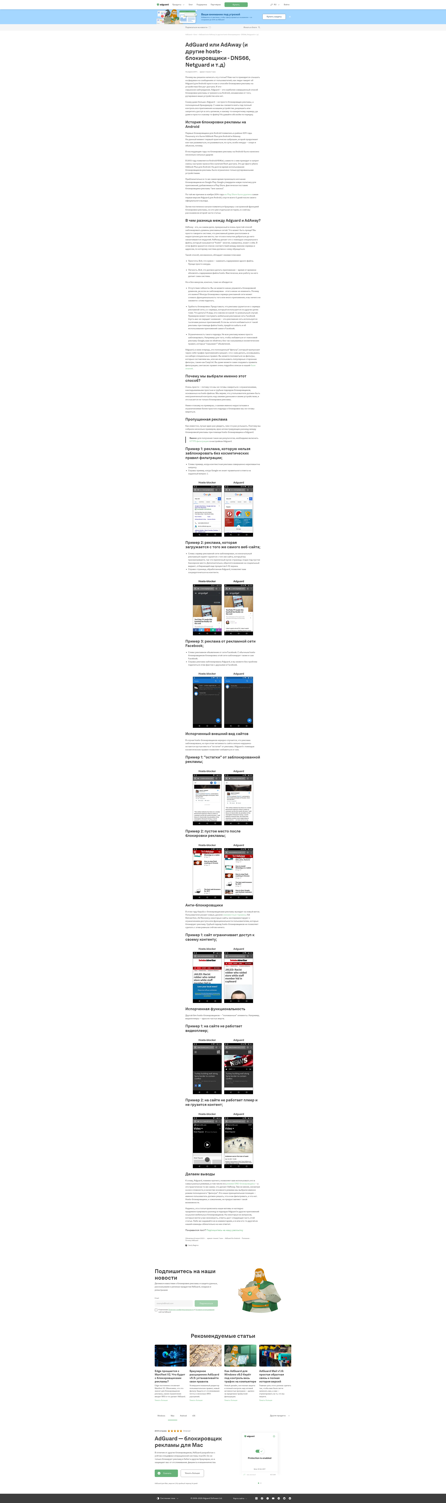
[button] (290, 16)
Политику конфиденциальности (181, 1310)
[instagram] (256, 1498)
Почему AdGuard (191, 1240)
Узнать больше (192, 1473)
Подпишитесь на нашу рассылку (225, 1230)
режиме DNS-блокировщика (240, 1183)
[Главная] (163, 4)
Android (183, 1416)
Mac (172, 1416)
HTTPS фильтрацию (199, 441)
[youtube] (273, 1498)
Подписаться (206, 1303)
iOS (193, 1416)
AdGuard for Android (232, 1238)
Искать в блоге (250, 27)
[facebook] (262, 1498)
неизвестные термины (234, 915)
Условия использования (204, 1310)
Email (157, 1298)
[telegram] (278, 1498)
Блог (195, 35)
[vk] (290, 1498)
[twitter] (267, 1498)
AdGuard (188, 35)
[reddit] (284, 1498)
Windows (161, 1416)
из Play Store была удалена (238, 194)
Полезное (245, 1238)
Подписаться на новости (196, 27)
